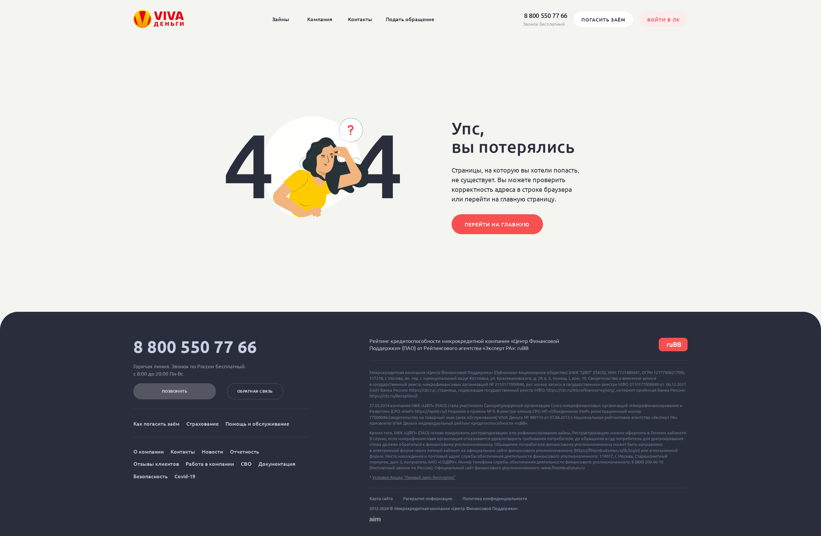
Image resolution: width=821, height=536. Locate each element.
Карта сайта (381, 498)
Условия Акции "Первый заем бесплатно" (413, 477)
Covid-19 (184, 476)
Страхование (202, 423)
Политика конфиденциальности (494, 498)
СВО (246, 463)
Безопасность (150, 476)
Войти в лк (663, 19)
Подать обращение (410, 18)
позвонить (175, 391)
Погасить (603, 19)
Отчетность (244, 451)
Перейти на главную (497, 224)
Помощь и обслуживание (257, 423)
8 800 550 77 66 (195, 346)
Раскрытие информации (427, 498)
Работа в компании (210, 463)
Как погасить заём (156, 423)
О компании (148, 451)
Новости (212, 451)
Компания (319, 18)
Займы (280, 18)
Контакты (360, 18)
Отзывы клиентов (156, 463)
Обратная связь (255, 391)
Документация (276, 463)
